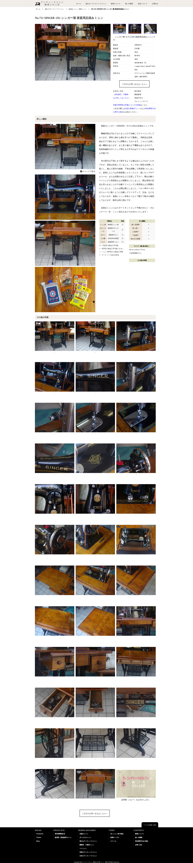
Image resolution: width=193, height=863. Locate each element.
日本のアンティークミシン (88, 856)
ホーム (78, 4)
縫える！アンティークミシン (96, 4)
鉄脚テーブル (114, 837)
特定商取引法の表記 (141, 841)
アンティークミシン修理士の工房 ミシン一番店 (95, 862)
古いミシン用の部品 (116, 834)
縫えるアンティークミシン (54, 9)
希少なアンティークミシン (88, 841)
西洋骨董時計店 (60, 834)
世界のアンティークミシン (88, 852)
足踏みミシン (73, 9)
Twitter (38, 837)
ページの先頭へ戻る (149, 825)
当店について (142, 4)
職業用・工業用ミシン (87, 845)
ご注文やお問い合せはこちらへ (134, 84)
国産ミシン (83, 9)
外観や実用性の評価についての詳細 (126, 105)
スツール (113, 841)
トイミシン (83, 848)
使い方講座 (129, 4)
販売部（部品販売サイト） (63, 837)
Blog (38, 841)
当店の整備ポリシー (132, 108)
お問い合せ (138, 845)
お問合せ (155, 4)
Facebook (39, 834)
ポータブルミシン (85, 837)
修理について (115, 4)
